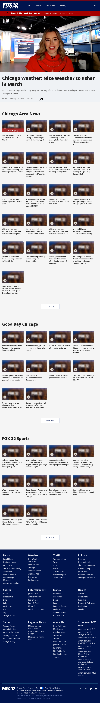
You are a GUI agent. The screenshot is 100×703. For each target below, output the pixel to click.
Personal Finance (60, 606)
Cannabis (82, 600)
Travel (55, 562)
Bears (5, 593)
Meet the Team (59, 641)
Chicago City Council (86, 577)
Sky (4, 612)
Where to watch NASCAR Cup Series (86, 642)
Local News (8, 559)
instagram (86, 689)
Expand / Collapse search (95, 6)
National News (9, 562)
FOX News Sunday (11, 583)
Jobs (55, 603)
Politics (82, 555)
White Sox (7, 606)
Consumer (57, 596)
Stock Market (58, 615)
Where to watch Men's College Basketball (85, 654)
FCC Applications (60, 654)
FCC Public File (59, 651)
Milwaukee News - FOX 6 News (36, 627)
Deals (55, 600)
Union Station (59, 577)
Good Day (7, 571)
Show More (50, 306)
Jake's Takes (33, 593)
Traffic (57, 555)
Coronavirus (83, 596)
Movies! (31, 606)
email (96, 689)
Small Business (59, 612)
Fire (4, 609)
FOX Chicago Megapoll (8, 578)
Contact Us (58, 635)
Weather (33, 555)
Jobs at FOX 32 (59, 644)
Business (57, 593)
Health (82, 589)
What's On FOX (34, 596)
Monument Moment (11, 638)
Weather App (33, 574)
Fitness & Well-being (86, 603)
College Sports (9, 615)
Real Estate (58, 609)
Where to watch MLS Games (87, 674)
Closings (31, 567)
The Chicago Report (86, 565)
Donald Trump (84, 568)
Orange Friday (9, 641)
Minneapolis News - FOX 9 (36, 638)
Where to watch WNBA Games (85, 668)
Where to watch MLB (87, 637)
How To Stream (60, 626)
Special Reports (9, 574)
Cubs (5, 603)
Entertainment (37, 589)
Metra (55, 568)
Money (57, 589)
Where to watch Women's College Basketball (85, 661)
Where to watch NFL (87, 629)
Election (81, 559)
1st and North (9, 626)
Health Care (83, 606)
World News (8, 565)
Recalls (81, 609)
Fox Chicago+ (34, 600)
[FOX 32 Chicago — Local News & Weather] (11, 5)
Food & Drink (33, 603)
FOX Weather (33, 580)
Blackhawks (8, 596)
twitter (91, 689)
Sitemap (56, 657)
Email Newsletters (60, 632)
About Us (58, 622)
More (62, 5)
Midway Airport (59, 574)
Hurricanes (32, 577)
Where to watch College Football (85, 633)
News (6, 555)
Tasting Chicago (10, 635)
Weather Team (34, 570)
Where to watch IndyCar (85, 647)
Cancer (81, 593)
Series (6, 622)
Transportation (59, 559)
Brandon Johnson (85, 574)
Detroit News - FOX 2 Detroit (37, 632)
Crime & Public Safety (12, 568)
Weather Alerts (34, 564)
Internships (57, 648)
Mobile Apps (58, 629)
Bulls (5, 600)
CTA (55, 565)
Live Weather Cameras (33, 560)
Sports (7, 589)
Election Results (84, 562)
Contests (57, 638)
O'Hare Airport (59, 571)
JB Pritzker (82, 571)
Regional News (37, 622)
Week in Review (9, 629)
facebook (81, 689)
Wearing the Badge (11, 632)
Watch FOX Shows (36, 609)
